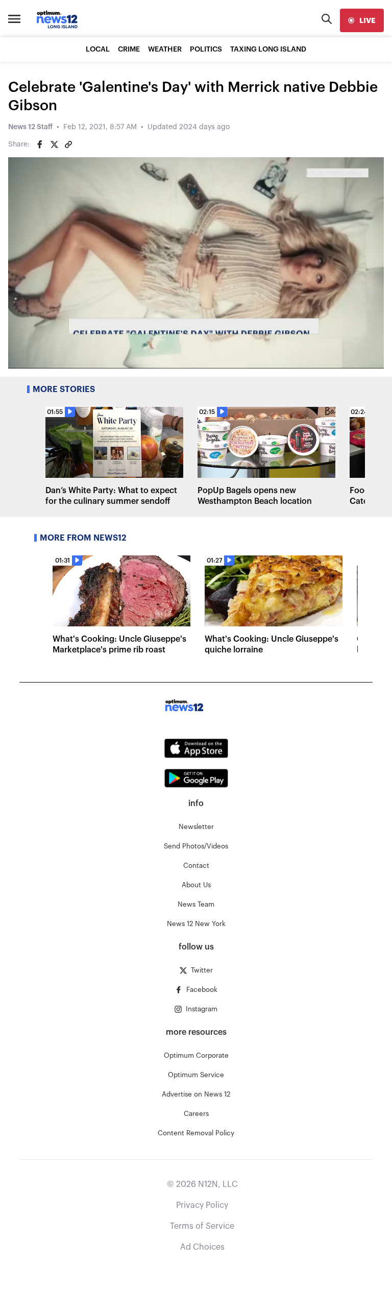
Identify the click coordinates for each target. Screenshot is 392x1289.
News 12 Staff (30, 127)
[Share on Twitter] (54, 144)
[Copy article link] (68, 144)
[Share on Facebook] (40, 144)
